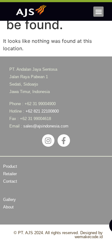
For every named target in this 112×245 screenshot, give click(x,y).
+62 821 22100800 (42, 111)
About (8, 207)
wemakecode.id (89, 236)
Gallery (9, 199)
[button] (98, 12)
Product (10, 166)
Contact (10, 181)
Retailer (10, 174)
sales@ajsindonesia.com (45, 126)
